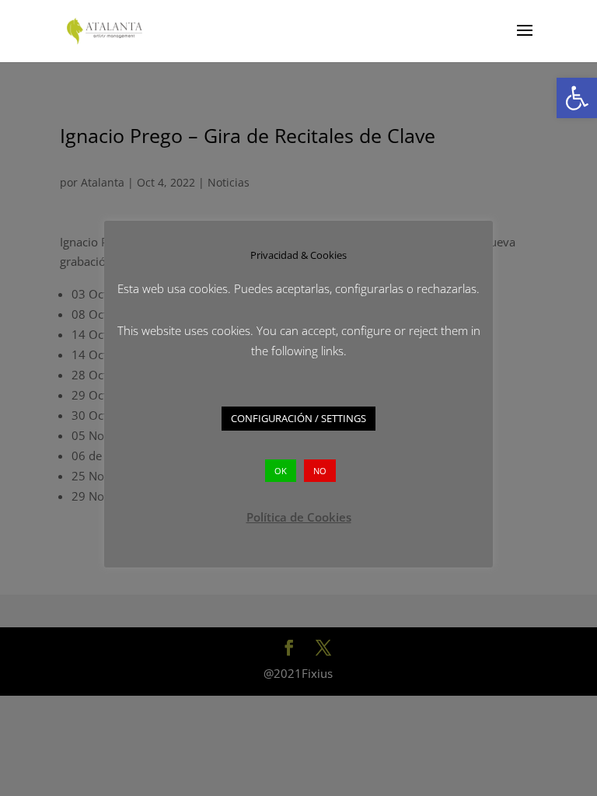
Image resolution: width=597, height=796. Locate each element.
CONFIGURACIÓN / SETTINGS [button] (298, 418)
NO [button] (319, 471)
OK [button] (280, 471)
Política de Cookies (298, 517)
